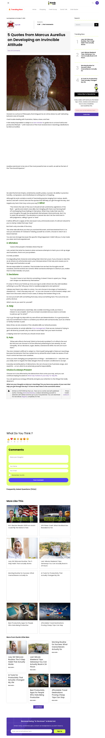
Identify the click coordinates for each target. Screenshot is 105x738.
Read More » (11, 667)
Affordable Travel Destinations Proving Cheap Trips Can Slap (59, 694)
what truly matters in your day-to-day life (42, 376)
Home (34, 9)
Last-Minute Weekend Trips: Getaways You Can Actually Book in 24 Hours (54, 563)
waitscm (66, 395)
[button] (8, 440)
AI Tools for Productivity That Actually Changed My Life (16, 678)
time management (39, 328)
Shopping (43, 9)
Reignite (24, 396)
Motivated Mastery (29, 393)
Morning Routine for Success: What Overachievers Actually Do (60, 645)
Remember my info (18, 475)
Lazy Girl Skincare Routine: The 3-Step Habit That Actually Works (16, 660)
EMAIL (76, 108)
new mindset (37, 123)
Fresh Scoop (53, 9)
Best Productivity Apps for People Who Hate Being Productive (37, 694)
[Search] (96, 24)
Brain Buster (74, 9)
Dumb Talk (63, 9)
